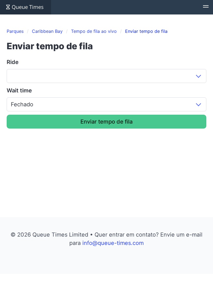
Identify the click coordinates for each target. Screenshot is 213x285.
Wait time (19, 90)
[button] (205, 7)
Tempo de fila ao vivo (94, 31)
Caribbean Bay (47, 31)
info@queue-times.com (113, 243)
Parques (15, 31)
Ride (13, 62)
